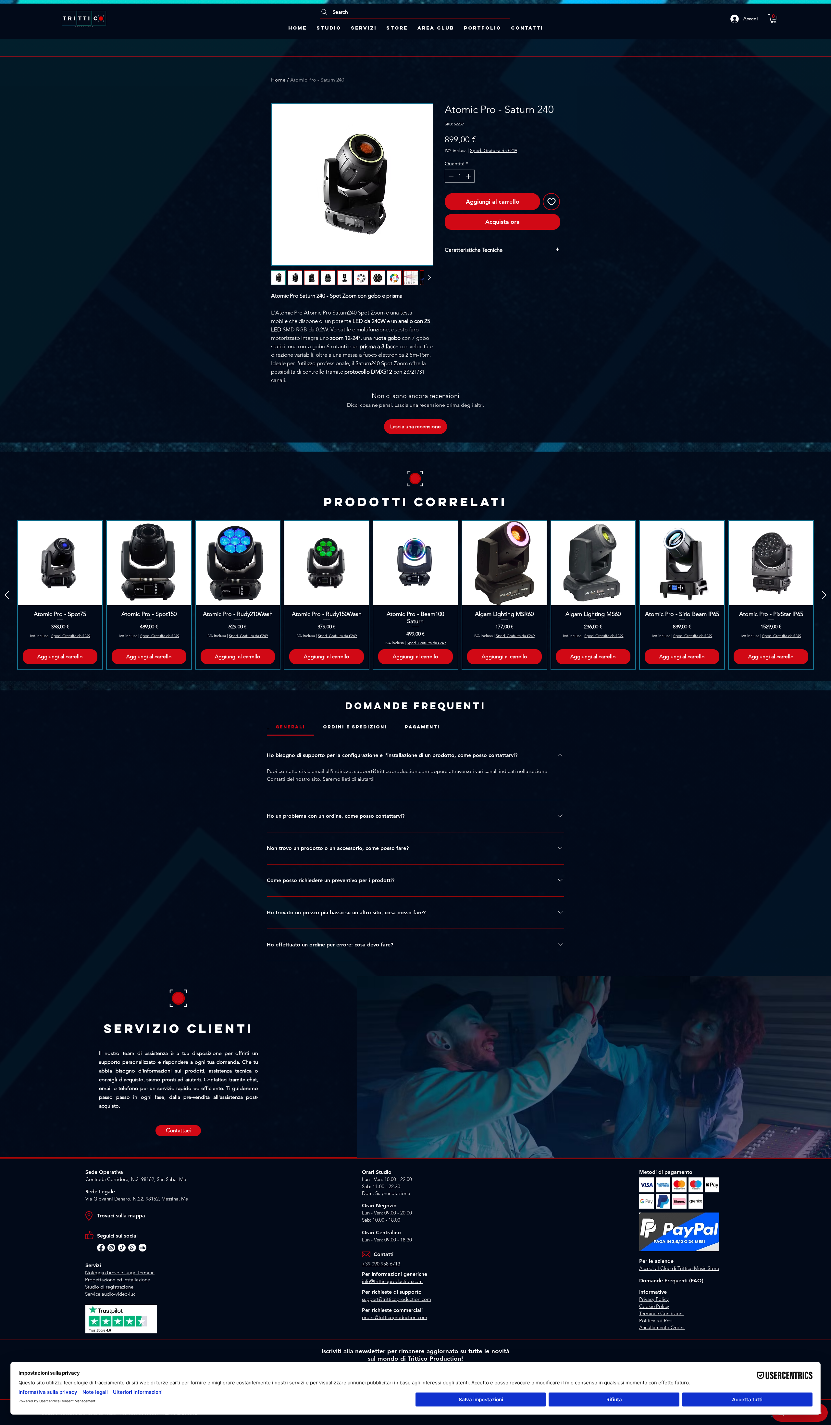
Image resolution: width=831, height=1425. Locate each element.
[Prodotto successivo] (824, 595)
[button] (773, 18)
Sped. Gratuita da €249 (493, 150)
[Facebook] (101, 1248)
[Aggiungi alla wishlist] (551, 201)
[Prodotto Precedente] (7, 595)
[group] (415, 595)
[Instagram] (111, 1248)
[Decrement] (450, 176)
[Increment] (469, 176)
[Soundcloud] (142, 1248)
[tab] (290, 727)
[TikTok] (122, 1248)
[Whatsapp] (132, 1248)
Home (278, 80)
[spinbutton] (460, 176)
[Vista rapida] (60, 563)
